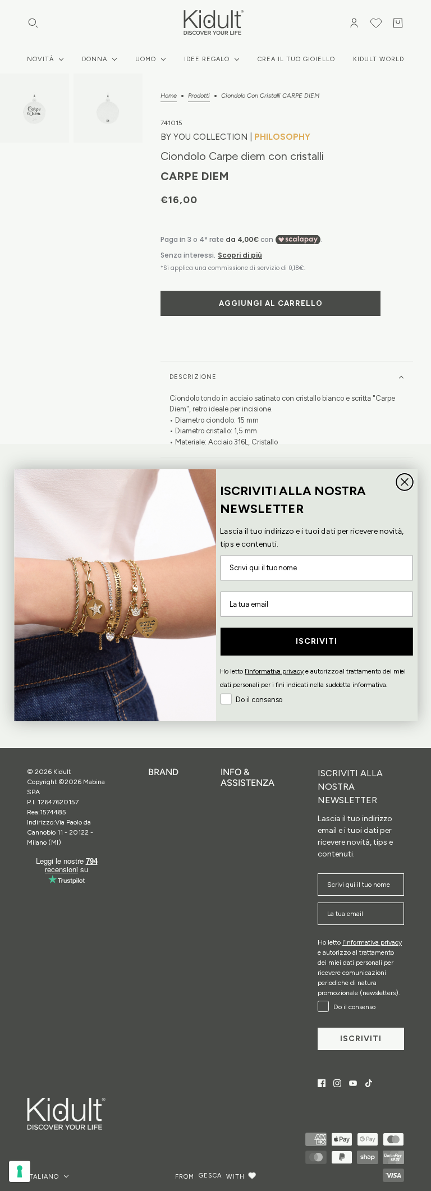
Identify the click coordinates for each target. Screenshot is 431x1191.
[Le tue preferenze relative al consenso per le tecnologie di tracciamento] (19, 1171)
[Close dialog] (404, 482)
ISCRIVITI (316, 642)
